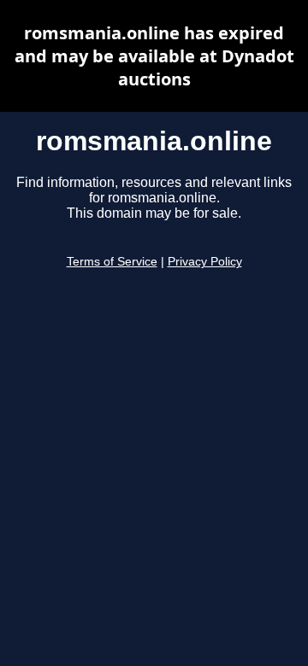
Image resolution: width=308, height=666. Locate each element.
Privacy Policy (205, 261)
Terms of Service (112, 261)
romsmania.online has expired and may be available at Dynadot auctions (154, 56)
